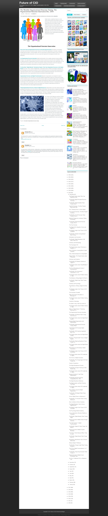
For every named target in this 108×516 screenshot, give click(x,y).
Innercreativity (76, 146)
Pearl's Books (77, 14)
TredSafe (29, 151)
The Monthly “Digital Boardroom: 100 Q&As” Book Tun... (77, 240)
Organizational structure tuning (33, 120)
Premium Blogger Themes (65, 514)
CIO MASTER (72, 3)
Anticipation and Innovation (75, 237)
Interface (75, 105)
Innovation (26, 120)
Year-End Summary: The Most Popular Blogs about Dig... (77, 207)
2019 (69, 190)
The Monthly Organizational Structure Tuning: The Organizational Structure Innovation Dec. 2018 (38, 10)
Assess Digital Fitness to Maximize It (77, 396)
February (72, 482)
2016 (69, 489)
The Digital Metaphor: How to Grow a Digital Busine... (77, 405)
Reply (23, 155)
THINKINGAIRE (63, 3)
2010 (69, 502)
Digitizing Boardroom (69, 5)
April (71, 477)
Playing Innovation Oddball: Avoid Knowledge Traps (76, 456)
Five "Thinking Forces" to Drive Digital (77, 209)
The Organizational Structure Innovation (77, 312)
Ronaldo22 (27, 145)
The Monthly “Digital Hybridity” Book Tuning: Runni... (77, 203)
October (71, 464)
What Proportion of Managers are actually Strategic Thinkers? (80, 132)
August (71, 469)
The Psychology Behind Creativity (76, 410)
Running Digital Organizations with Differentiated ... (76, 322)
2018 (69, 192)
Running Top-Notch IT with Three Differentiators (76, 375)
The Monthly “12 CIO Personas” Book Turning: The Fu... (77, 215)
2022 (69, 183)
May (71, 475)
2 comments (33, 13)
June (71, 473)
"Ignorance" (75, 154)
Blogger (63, 511)
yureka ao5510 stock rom (26, 139)
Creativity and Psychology (74, 283)
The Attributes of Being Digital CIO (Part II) (78, 278)
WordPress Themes (47, 514)
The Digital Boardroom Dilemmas (76, 381)
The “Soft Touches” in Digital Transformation (75, 423)
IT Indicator (75, 139)
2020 (69, 188)
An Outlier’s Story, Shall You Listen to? (77, 303)
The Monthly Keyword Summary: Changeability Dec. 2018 (76, 378)
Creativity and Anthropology (75, 242)
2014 (69, 494)
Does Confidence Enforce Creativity (76, 402)
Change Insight (81, 5)
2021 (69, 186)
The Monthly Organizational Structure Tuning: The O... (77, 222)
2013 (69, 496)
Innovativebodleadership (78, 89)
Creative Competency (73, 363)
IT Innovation (58, 5)
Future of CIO (28, 2)
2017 (69, 487)
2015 (69, 491)
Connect (84, 14)
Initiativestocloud (76, 113)
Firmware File (28, 132)
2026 (69, 174)
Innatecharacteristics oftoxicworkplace (77, 122)
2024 (69, 179)
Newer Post (22, 125)
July (71, 471)
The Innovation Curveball (74, 292)
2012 (69, 498)
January (71, 484)
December (72, 194)
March (71, 480)
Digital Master (81, 3)
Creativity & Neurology (74, 301)
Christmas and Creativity (74, 259)
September (72, 466)
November (72, 462)
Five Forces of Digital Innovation (76, 357)
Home (56, 3)
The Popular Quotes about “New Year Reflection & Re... (77, 197)
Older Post (63, 125)
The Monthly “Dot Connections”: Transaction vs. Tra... (76, 272)
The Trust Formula (73, 225)
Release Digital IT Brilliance (75, 442)
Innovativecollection (77, 162)
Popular (69, 14)
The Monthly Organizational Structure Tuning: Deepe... (77, 325)
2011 (69, 500)
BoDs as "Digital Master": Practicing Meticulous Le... (77, 310)
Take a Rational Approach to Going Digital (78, 253)
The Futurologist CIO (73, 244)
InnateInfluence (76, 97)
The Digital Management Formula (76, 365)
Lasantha (58, 514)
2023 (69, 181)
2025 (69, 177)
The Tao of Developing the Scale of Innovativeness (76, 269)
